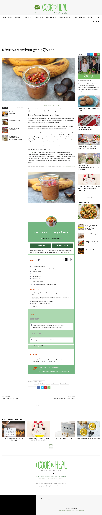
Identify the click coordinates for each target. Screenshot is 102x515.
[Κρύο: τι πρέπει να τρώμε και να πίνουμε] (88, 429)
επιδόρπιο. (59, 110)
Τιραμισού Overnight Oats (92, 234)
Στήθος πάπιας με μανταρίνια (14, 128)
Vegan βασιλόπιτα (14, 120)
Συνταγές (48, 383)
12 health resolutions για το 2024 (63, 438)
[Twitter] (91, 54)
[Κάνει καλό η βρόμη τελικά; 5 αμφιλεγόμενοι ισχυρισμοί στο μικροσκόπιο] (81, 227)
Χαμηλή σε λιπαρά (64, 383)
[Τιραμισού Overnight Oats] (81, 235)
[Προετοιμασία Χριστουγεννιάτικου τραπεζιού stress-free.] (5, 138)
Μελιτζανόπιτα (82, 221)
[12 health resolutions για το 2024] (63, 429)
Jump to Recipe (47, 105)
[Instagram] (96, 21)
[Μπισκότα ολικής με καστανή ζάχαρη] (89, 101)
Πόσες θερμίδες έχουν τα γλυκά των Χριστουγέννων (87, 147)
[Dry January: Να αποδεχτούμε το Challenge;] (13, 429)
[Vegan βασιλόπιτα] (5, 122)
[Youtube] (99, 21)
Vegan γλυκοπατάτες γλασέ (10, 398)
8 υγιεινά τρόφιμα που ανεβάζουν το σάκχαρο (91, 242)
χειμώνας (35, 381)
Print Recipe (56, 105)
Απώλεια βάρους (55, 383)
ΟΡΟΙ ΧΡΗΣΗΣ (42, 478)
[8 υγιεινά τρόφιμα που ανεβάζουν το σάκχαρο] (81, 243)
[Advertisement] (51, 34)
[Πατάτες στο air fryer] (81, 251)
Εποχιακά (37, 383)
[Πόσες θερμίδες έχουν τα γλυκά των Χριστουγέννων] (89, 139)
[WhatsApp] (98, 54)
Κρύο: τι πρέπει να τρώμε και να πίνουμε (88, 438)
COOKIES (61, 478)
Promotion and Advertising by (65, 510)
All (14, 107)
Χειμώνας (42, 383)
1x (65, 259)
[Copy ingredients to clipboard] (39, 260)
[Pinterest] (95, 54)
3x (71, 259)
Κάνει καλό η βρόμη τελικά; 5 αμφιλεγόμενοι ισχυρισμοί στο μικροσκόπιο (92, 227)
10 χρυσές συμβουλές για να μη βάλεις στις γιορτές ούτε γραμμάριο (89, 188)
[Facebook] (93, 21)
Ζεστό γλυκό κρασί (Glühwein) (14, 112)
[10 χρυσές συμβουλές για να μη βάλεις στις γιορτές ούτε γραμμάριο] (89, 179)
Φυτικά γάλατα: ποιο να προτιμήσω (64, 398)
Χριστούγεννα (41, 381)
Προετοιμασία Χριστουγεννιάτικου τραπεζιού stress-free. (15, 137)
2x (68, 259)
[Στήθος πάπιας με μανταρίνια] (5, 130)
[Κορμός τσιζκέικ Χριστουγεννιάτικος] (89, 120)
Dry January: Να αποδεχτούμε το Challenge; (13, 439)
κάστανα (32, 152)
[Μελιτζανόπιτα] (89, 211)
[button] (98, 17)
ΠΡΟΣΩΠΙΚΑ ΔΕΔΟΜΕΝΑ (52, 478)
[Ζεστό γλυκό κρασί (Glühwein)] (5, 114)
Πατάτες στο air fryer (91, 249)
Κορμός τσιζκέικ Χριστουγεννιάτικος (85, 128)
